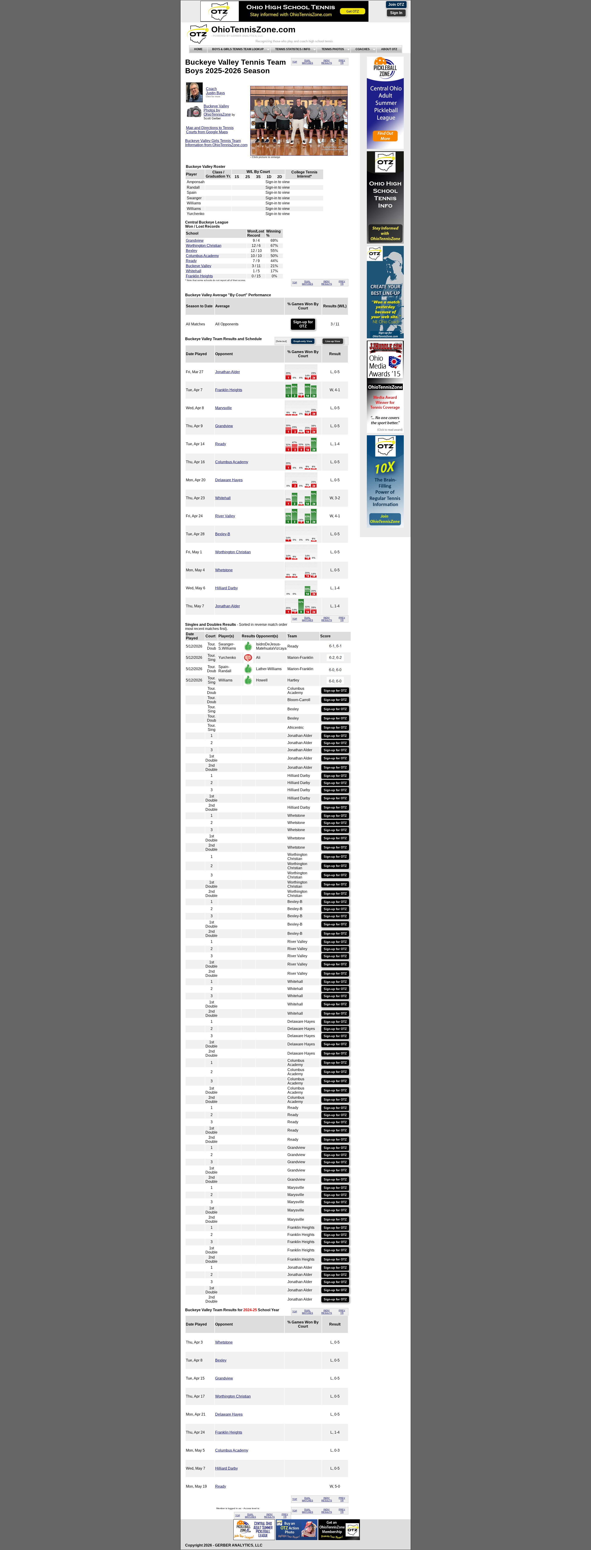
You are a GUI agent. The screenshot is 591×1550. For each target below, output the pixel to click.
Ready (191, 261)
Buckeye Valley (198, 266)
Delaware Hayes (229, 480)
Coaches (363, 49)
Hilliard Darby (226, 588)
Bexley (191, 251)
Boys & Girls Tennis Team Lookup (238, 49)
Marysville (223, 408)
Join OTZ (396, 4)
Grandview (195, 240)
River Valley (225, 516)
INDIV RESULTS (326, 61)
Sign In (396, 13)
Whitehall (193, 271)
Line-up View (333, 341)
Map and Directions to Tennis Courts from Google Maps (210, 130)
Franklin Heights (199, 276)
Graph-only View (302, 341)
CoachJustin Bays (215, 91)
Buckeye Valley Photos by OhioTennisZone (217, 110)
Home (198, 49)
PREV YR (342, 61)
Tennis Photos (333, 49)
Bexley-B (222, 534)
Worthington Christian (203, 246)
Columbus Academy (202, 256)
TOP (294, 62)
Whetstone (224, 570)
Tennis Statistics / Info (292, 49)
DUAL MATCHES (307, 61)
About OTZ (389, 49)
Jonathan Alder (227, 372)
